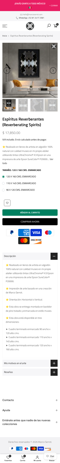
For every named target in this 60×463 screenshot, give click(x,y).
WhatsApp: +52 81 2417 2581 (31, 17)
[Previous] (7, 70)
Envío (17, 139)
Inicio (4, 35)
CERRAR (7, 5)
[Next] (53, 70)
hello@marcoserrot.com (32, 14)
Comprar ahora (30, 221)
